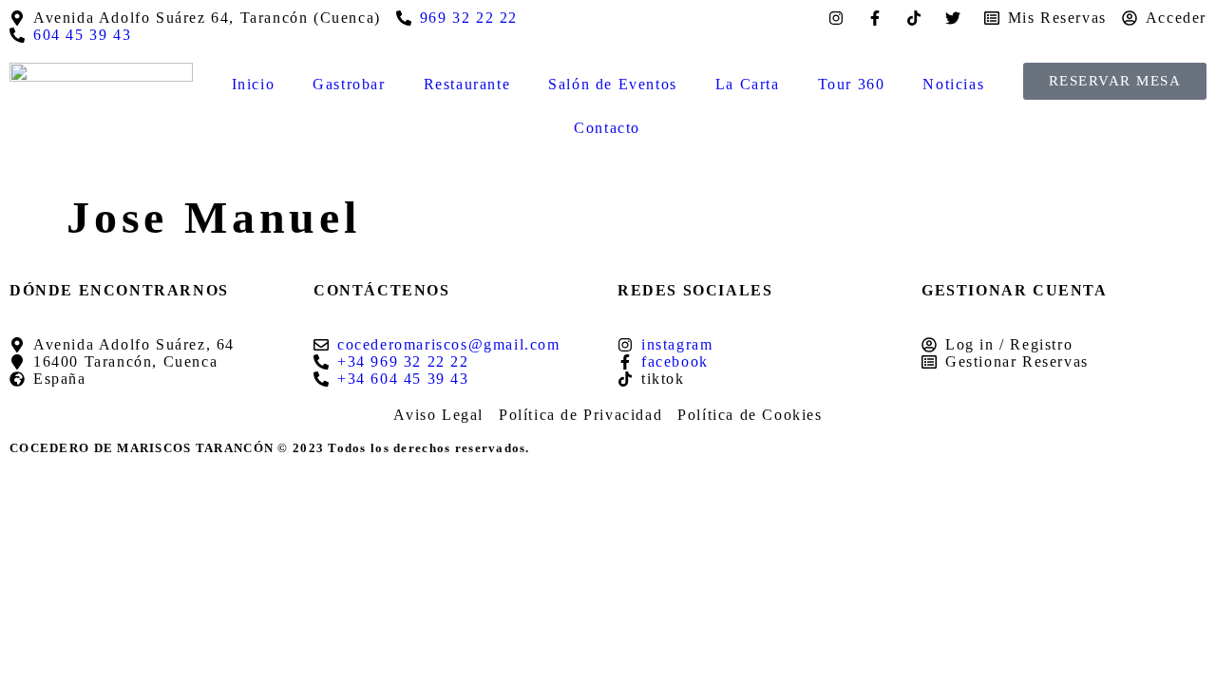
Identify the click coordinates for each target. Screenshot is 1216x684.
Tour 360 (851, 84)
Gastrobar (349, 84)
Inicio (254, 84)
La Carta (747, 84)
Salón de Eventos (612, 84)
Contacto (607, 128)
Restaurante (467, 84)
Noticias (953, 84)
